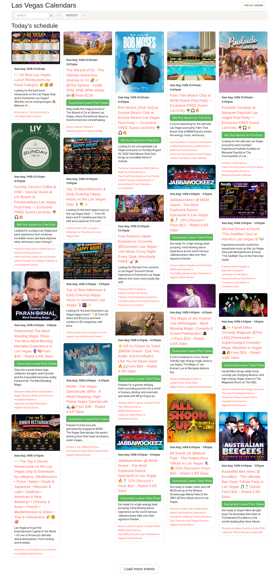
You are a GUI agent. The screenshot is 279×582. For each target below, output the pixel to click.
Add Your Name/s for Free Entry (36, 224)
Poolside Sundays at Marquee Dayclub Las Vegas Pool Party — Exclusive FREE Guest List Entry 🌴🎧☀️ (240, 118)
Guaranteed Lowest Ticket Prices (140, 378)
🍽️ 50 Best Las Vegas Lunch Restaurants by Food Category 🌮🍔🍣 (33, 80)
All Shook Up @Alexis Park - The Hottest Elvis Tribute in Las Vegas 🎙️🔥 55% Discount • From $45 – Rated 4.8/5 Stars (190, 463)
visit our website (253, 5)
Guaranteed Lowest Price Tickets (37, 363)
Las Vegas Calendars (43, 5)
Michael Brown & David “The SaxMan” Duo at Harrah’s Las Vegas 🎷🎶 (243, 234)
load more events (139, 569)
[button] (51, 15)
